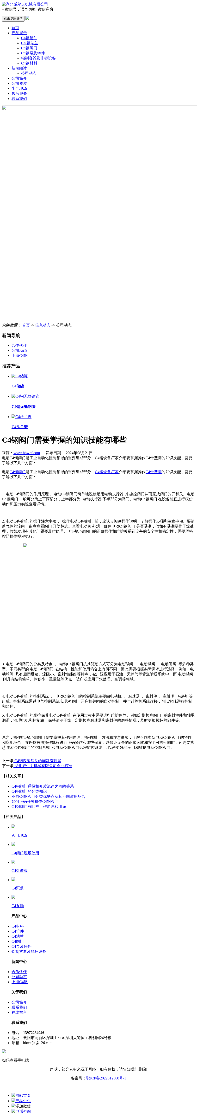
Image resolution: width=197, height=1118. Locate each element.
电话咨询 (23, 1111)
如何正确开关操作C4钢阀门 (35, 801)
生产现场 (19, 88)
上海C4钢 (20, 355)
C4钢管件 (29, 38)
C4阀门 (18, 941)
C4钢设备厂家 (107, 472)
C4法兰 (18, 936)
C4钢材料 (29, 63)
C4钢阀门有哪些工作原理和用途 (39, 806)
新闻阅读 (19, 68)
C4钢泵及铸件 (33, 53)
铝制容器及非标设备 (38, 58)
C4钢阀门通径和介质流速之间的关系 (43, 786)
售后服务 (19, 94)
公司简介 (19, 78)
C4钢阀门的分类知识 (29, 791)
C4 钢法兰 (29, 43)
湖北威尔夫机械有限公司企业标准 (42, 766)
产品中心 (23, 1101)
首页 (15, 28)
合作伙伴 (19, 345)
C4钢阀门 (29, 48)
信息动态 (42, 325)
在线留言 (19, 1012)
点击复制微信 (13, 18)
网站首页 (23, 1095)
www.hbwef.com (26, 453)
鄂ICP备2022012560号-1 (106, 1078)
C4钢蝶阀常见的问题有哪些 (37, 761)
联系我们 (19, 99)
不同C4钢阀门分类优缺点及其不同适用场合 (48, 796)
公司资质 (19, 83)
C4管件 (18, 931)
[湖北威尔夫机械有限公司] (25, 4)
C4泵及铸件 (21, 946)
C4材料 (18, 926)
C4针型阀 (154, 472)
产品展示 (19, 33)
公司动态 (29, 73)
